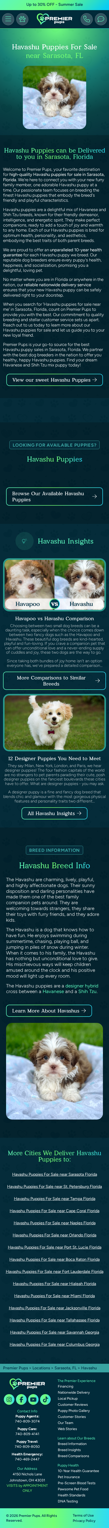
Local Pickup (68, 1398)
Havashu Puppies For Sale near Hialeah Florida (54, 1283)
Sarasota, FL (66, 1368)
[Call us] (87, 19)
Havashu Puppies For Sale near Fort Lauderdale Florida (54, 1271)
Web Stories (67, 1429)
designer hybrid (81, 986)
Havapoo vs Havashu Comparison (54, 618)
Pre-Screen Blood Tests (77, 1483)
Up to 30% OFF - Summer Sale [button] (54, 4)
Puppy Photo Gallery (74, 1411)
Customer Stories (72, 1417)
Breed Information (72, 1444)
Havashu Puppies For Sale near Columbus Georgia (55, 1344)
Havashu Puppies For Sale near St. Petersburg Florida (54, 1186)
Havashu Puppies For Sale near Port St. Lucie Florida (54, 1247)
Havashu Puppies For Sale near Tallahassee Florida (55, 1320)
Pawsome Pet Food (73, 1489)
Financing (65, 1386)
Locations (41, 1368)
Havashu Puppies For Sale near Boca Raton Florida (54, 1259)
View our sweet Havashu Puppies (52, 380)
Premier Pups (15, 1368)
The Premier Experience (77, 1381)
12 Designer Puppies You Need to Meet (54, 758)
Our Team (65, 1423)
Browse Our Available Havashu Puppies (48, 496)
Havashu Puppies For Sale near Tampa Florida (54, 1198)
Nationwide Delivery (74, 1392)
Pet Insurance (69, 1477)
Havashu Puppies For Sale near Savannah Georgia (54, 1332)
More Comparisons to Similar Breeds (51, 681)
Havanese (53, 991)
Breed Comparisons (73, 1456)
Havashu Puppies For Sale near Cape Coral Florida (54, 1210)
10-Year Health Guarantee (78, 1471)
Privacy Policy (84, 1521)
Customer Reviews (73, 1404)
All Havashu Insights (51, 813)
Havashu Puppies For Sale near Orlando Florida (54, 1235)
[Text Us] (101, 19)
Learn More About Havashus (45, 1011)
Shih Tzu (87, 991)
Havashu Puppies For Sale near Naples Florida (55, 1223)
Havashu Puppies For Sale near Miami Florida (54, 1295)
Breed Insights (69, 1450)
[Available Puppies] (22, 19)
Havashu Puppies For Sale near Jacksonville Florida (54, 1308)
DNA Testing (68, 1501)
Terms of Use (83, 1515)
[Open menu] (8, 19)
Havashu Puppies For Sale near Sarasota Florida (54, 1174)
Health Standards (71, 1495)
